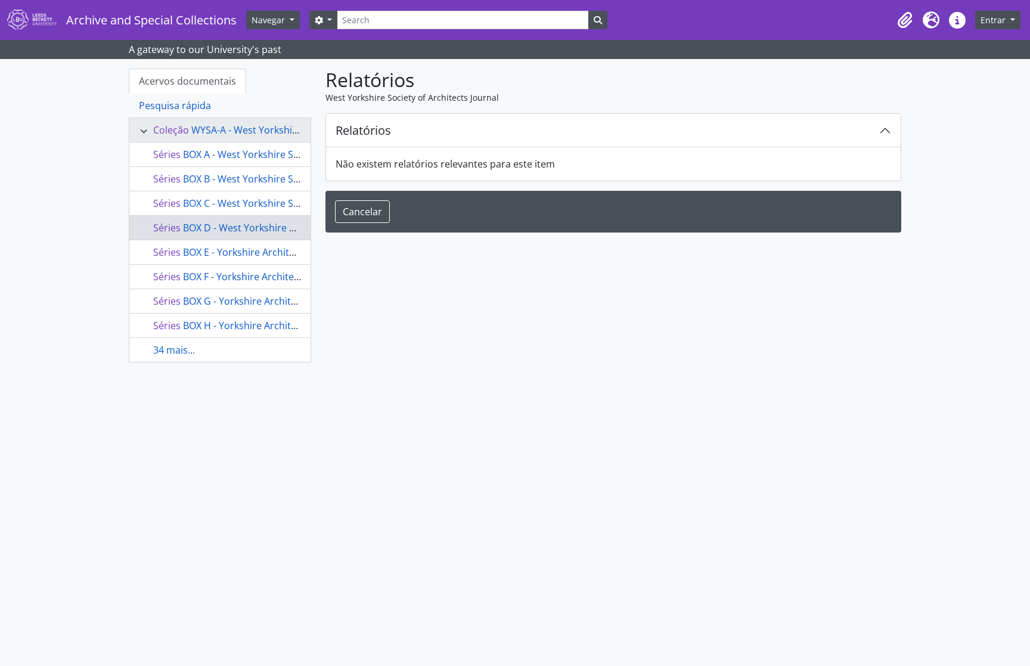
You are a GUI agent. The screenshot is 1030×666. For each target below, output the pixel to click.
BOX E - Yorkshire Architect (243, 252)
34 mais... (174, 350)
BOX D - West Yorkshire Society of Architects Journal (299, 227)
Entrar (994, 20)
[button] (905, 20)
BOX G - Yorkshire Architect (244, 301)
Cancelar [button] (362, 211)
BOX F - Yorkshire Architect (242, 276)
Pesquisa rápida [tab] (175, 105)
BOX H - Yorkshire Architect (244, 325)
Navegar (269, 20)
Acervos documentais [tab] (187, 81)
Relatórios (363, 130)
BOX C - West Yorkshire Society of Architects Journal (298, 203)
